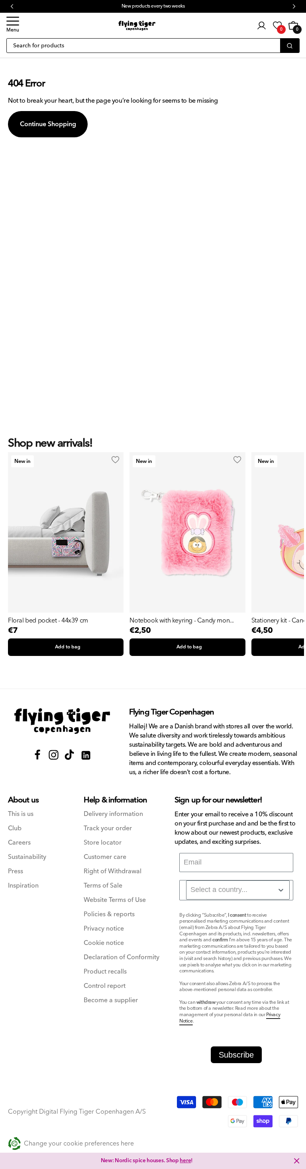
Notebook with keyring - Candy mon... (181, 621)
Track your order (108, 828)
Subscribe (236, 1054)
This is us (20, 814)
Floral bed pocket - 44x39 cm (48, 621)
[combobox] (238, 890)
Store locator (103, 843)
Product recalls (105, 972)
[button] (13, 25)
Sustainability (27, 857)
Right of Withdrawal (112, 871)
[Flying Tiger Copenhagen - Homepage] (137, 26)
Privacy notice (104, 929)
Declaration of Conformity (121, 957)
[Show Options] (281, 890)
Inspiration (23, 886)
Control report (105, 986)
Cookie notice (104, 943)
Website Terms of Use (115, 900)
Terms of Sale (103, 886)
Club (15, 828)
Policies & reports (109, 914)
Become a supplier (111, 1000)
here (185, 1160)
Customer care (105, 857)
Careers (19, 843)
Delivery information (113, 814)
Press (15, 871)
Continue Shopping (48, 124)
